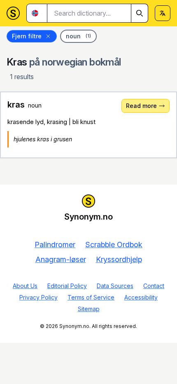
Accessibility (141, 297)
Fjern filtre (27, 36)
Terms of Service (91, 297)
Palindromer (55, 244)
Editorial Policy (67, 285)
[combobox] (97, 13)
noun (78, 36)
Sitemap (89, 308)
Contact (153, 285)
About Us (25, 285)
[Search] (139, 13)
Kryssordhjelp (119, 259)
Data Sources (115, 285)
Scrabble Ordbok (113, 244)
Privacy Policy (38, 297)
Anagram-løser (60, 259)
